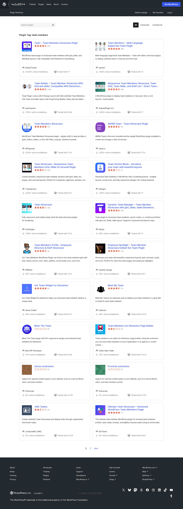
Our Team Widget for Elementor (51, 285)
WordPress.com (149, 468)
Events (112, 471)
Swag (112, 479)
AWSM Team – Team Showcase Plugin (128, 123)
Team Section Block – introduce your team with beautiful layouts (125, 165)
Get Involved (114, 468)
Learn (78, 468)
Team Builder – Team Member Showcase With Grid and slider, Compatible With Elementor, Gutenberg (58, 85)
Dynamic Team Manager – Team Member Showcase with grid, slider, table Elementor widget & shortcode (131, 206)
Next (96, 448)
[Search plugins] (53, 24)
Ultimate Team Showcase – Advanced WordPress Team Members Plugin (128, 408)
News (12, 471)
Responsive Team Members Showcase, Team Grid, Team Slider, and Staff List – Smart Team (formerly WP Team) (132, 85)
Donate (113, 475)
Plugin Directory (16, 12)
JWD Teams (40, 406)
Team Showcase (43, 204)
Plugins (46, 475)
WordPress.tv (82, 479)
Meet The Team (42, 325)
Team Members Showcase (48, 123)
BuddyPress (148, 479)
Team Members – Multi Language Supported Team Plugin (125, 44)
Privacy (13, 479)
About (12, 468)
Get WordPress (171, 4)
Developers (81, 475)
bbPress (146, 475)
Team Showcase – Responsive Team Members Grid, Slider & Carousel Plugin (55, 165)
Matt (145, 471)
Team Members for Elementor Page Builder (130, 325)
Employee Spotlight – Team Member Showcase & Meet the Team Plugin (127, 246)
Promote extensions (118, 366)
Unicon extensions (44, 366)
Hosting (13, 475)
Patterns (46, 479)
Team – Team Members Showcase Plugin (56, 43)
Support (79, 471)
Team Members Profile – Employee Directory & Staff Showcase (52, 246)
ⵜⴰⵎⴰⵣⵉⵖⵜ (38, 493)
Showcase (47, 468)
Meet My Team (116, 285)
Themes (46, 471)
